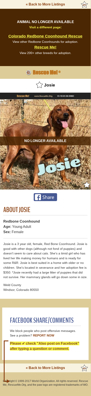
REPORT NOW (43, 335)
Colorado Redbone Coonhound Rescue (45, 36)
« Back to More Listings (45, 4)
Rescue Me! (45, 47)
